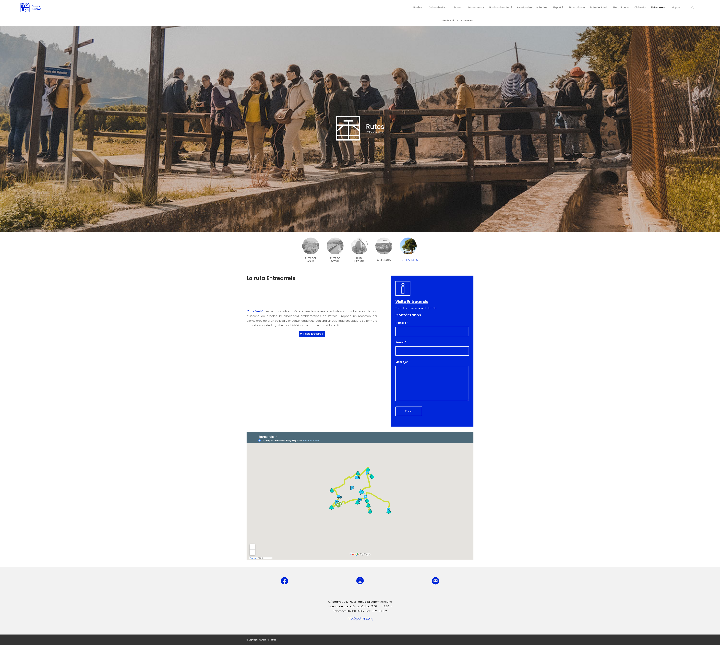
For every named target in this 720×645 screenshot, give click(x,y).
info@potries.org (360, 618)
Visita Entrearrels (411, 301)
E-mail (400, 342)
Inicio (457, 20)
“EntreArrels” (256, 311)
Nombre (401, 323)
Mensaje (402, 362)
